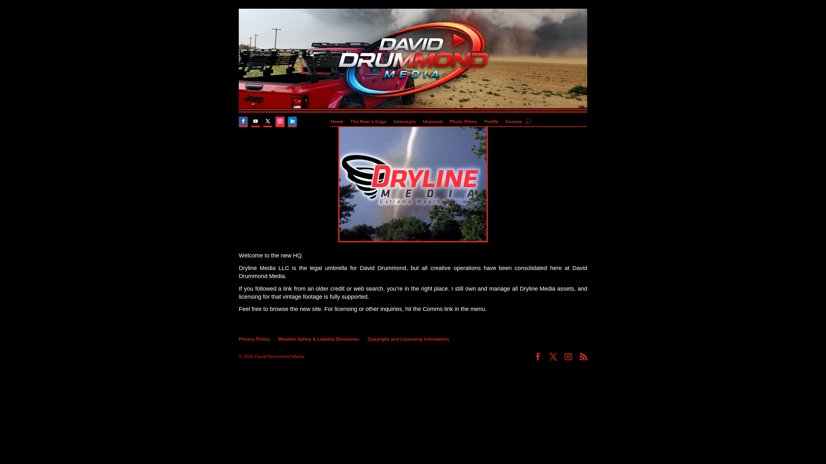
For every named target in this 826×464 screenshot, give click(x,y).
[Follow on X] (267, 122)
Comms (514, 121)
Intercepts (405, 121)
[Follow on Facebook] (243, 122)
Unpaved (433, 121)
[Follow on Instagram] (280, 122)
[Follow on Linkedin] (292, 122)
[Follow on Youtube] (255, 122)
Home (337, 121)
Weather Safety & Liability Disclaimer (318, 339)
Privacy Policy (254, 339)
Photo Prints (463, 121)
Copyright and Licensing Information (408, 339)
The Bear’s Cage (368, 121)
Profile (491, 121)
